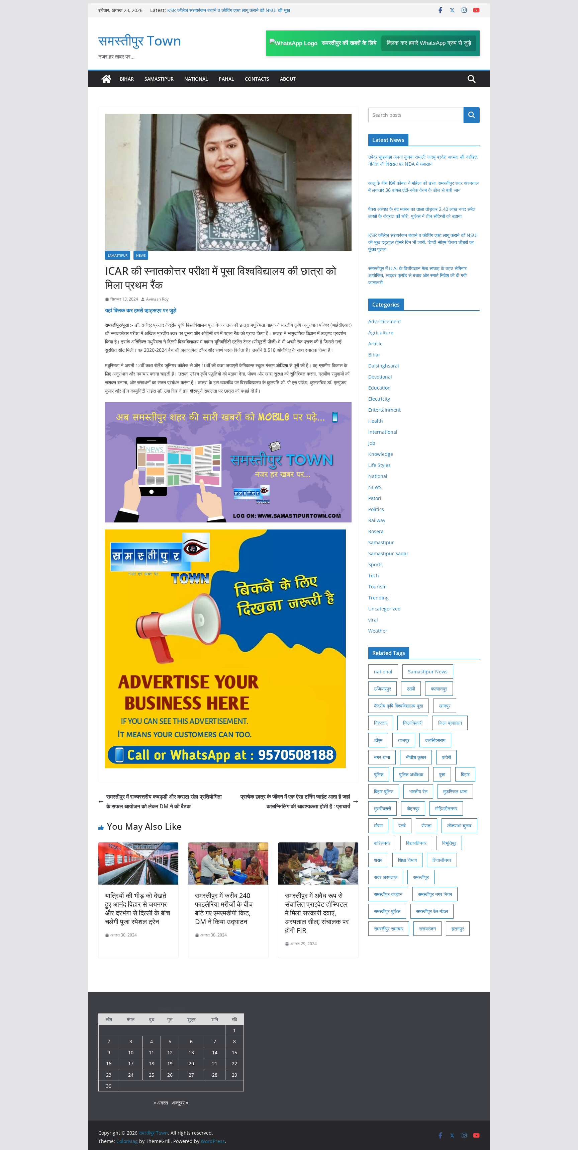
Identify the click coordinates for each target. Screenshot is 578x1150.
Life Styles (379, 465)
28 (214, 1075)
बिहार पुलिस (383, 791)
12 (170, 1052)
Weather (377, 631)
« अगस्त (161, 1102)
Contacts (257, 79)
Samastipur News (428, 671)
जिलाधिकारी (412, 723)
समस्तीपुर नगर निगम (435, 894)
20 (191, 1063)
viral (373, 620)
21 (214, 1063)
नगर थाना (382, 757)
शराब (378, 860)
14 (214, 1052)
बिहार (465, 774)
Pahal (226, 79)
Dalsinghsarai (383, 365)
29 (234, 1075)
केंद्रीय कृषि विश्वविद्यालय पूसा (398, 706)
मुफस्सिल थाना (455, 791)
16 (108, 1063)
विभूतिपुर (449, 843)
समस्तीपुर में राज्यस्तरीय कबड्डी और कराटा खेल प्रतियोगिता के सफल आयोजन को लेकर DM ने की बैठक (164, 801)
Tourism (377, 586)
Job (371, 443)
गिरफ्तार (380, 723)
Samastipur (159, 79)
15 (234, 1052)
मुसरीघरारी (382, 808)
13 (191, 1052)
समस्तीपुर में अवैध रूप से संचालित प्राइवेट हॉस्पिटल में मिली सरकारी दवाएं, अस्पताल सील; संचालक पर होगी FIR (317, 913)
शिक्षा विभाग (407, 860)
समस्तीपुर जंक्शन (388, 894)
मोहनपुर (413, 808)
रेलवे (402, 825)
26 (170, 1075)
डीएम (378, 740)
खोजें (471, 115)
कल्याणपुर (439, 688)
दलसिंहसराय (435, 740)
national (383, 671)
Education (379, 388)
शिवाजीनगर (441, 860)
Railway (376, 520)
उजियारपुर (382, 688)
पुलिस (378, 774)
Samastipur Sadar (388, 553)
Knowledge (380, 454)
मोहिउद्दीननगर (446, 808)
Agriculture (380, 332)
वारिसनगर (382, 843)
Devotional (380, 377)
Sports (375, 564)
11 (151, 1052)
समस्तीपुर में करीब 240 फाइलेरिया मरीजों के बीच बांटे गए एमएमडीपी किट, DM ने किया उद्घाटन (224, 908)
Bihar (127, 79)
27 (191, 1075)
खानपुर (445, 706)
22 (234, 1063)
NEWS (141, 255)
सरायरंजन (427, 928)
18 (151, 1063)
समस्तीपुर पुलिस (387, 911)
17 (130, 1063)
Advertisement (384, 321)
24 (130, 1075)
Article (375, 343)
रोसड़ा (426, 825)
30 (108, 1086)
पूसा (442, 774)
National (196, 79)
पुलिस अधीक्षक (411, 774)
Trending (378, 597)
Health (375, 421)
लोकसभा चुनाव (459, 825)
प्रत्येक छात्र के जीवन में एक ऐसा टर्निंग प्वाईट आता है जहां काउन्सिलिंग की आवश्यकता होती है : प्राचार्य (295, 801)
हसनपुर (458, 928)
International (382, 432)
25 (151, 1075)
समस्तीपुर (421, 877)
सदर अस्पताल (385, 877)
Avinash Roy (157, 299)
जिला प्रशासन (450, 723)
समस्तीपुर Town (139, 40)
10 (130, 1052)
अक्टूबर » (180, 1102)
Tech (373, 575)
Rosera (376, 531)
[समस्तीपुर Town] (106, 79)
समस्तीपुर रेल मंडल (432, 911)
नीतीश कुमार (416, 757)
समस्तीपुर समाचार (388, 928)
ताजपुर (403, 740)
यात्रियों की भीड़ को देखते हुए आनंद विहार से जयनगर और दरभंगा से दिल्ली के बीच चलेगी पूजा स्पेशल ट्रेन (137, 908)
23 (108, 1075)
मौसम (378, 825)
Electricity (379, 399)
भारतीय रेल (418, 791)
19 (170, 1063)
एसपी (411, 688)
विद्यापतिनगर (416, 843)
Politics (376, 509)
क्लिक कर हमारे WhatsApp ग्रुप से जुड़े (429, 43)
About (288, 79)
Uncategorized (384, 608)
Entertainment (384, 410)
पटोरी (446, 757)
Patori (374, 498)
